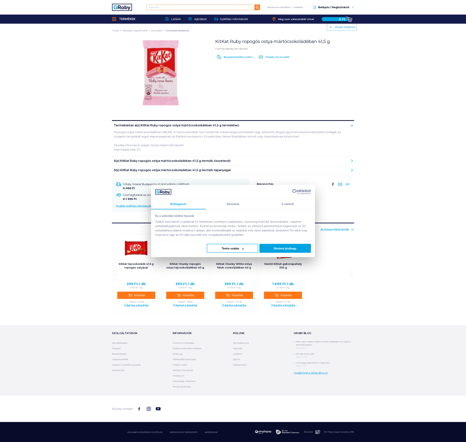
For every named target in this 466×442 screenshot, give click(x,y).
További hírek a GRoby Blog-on (311, 373)
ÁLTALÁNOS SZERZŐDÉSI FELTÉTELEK (145, 432)
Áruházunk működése (278, 7)
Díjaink (236, 359)
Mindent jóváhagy (285, 248)
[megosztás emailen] (339, 187)
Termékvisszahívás (182, 386)
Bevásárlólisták (119, 354)
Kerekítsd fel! (118, 370)
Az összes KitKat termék (335, 229)
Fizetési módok (180, 365)
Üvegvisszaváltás (120, 359)
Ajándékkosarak (120, 343)
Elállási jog (178, 354)
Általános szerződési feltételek (187, 348)
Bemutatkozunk (241, 343)
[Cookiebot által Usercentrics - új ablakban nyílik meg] (295, 192)
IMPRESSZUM (211, 432)
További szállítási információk (134, 206)
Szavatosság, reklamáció (184, 381)
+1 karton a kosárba (136, 305)
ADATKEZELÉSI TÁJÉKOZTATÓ (183, 432)
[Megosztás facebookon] (333, 187)
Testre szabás (230, 248)
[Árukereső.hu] (340, 408)
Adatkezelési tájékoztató (184, 359)
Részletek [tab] (233, 203)
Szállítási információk (183, 370)
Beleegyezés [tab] (178, 203)
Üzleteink (298, 7)
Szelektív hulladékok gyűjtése (126, 365)
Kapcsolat (237, 348)
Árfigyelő (116, 348)
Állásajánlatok (239, 365)
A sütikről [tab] (287, 203)
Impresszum (178, 375)
